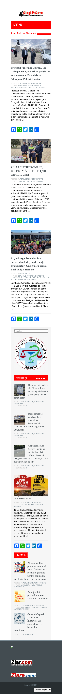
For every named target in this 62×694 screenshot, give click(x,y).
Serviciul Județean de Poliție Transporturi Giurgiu (27, 277)
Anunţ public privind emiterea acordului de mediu (37, 595)
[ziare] (21, 662)
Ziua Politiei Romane (37, 87)
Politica (37, 502)
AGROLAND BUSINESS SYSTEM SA (34, 607)
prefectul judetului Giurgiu (27, 86)
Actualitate (25, 83)
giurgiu (21, 181)
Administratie (37, 83)
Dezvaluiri (18, 403)
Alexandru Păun (28, 585)
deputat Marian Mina (30, 505)
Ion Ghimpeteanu (25, 85)
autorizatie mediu (22, 609)
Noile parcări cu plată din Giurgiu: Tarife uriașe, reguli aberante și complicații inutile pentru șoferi (31, 391)
